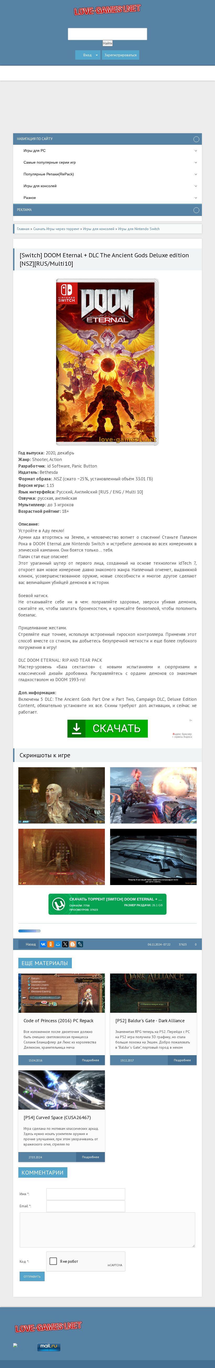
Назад (31, 944)
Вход (87, 55)
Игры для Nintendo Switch (139, 228)
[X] (65, 944)
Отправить (32, 1276)
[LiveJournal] (80, 944)
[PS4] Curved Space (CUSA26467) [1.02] (57, 1120)
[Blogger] (72, 944)
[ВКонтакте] (43, 944)
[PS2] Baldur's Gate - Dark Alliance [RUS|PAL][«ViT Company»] (150, 1023)
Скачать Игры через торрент (56, 228)
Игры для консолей (98, 228)
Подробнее (90, 1060)
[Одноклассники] (50, 944)
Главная (23, 228)
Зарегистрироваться (121, 55)
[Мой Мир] (58, 944)
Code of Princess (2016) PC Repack (58, 1020)
